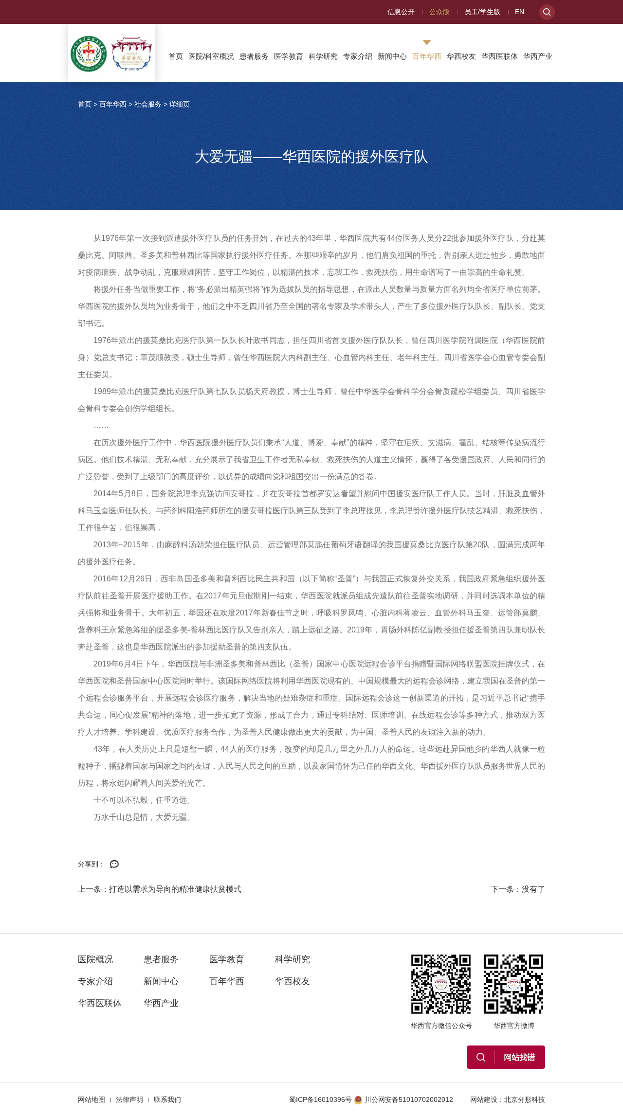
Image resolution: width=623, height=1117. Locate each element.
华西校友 (461, 56)
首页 (175, 56)
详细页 (179, 104)
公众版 (439, 12)
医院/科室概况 (211, 56)
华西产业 (537, 56)
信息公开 (401, 12)
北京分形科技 (524, 1099)
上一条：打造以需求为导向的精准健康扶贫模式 (159, 889)
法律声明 (129, 1099)
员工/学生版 (482, 12)
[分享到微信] (114, 864)
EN (519, 12)
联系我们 (167, 1099)
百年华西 (426, 56)
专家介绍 (357, 56)
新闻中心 (392, 56)
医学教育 (288, 56)
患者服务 (254, 56)
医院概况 (95, 959)
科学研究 (323, 56)
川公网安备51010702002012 (409, 1099)
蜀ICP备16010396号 (320, 1099)
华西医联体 (499, 56)
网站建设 (483, 1099)
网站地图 (91, 1099)
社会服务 (148, 104)
